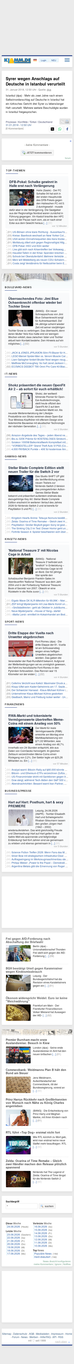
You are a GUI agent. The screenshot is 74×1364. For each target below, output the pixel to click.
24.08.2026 (13, 1226)
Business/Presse (18, 790)
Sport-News (14, 621)
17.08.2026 (13, 1253)
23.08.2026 (13, 1234)
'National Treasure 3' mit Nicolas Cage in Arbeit (33, 552)
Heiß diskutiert (42, 1256)
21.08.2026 (13, 1241)
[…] (45, 223)
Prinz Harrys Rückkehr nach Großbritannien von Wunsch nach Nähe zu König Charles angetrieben (36, 1102)
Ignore (58, 1264)
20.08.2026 (13, 1244)
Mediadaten (42, 1333)
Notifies (67, 1264)
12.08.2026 (40, 1239)
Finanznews (14, 704)
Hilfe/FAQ (45, 1337)
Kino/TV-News (16, 539)
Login (43, 60)
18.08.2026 (13, 1250)
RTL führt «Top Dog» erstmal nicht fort (33, 1132)
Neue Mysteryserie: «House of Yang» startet (36, 611)
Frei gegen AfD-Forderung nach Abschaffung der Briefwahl (28, 940)
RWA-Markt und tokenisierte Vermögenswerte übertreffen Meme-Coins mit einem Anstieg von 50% (36, 719)
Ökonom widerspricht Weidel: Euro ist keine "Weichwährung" (36, 999)
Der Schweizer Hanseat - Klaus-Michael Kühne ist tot (41, 690)
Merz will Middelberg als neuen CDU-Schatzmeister (41, 259)
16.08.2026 (40, 1226)
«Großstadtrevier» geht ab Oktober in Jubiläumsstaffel (42, 607)
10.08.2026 (40, 1245)
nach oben (61, 1341)
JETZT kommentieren (39, 152)
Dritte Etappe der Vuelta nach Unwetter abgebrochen (31, 635)
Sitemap (6, 1333)
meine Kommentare (43, 1264)
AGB (31, 1333)
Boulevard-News (18, 287)
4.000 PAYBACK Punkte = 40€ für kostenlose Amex (40, 449)
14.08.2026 (40, 1233)
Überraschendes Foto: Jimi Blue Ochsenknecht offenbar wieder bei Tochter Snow (35, 302)
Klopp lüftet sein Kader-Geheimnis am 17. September (41, 686)
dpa (49, 89)
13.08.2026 (40, 1236)
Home (68, 1333)
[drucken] (67, 121)
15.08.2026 (40, 1229)
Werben (33, 1337)
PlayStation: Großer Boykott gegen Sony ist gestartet (41, 524)
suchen (49, 1206)
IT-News (11, 373)
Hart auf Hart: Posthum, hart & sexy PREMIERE (35, 804)
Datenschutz (20, 1333)
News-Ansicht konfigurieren (57, 1261)
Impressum (57, 1333)
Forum (15, 1337)
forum (68, 158)
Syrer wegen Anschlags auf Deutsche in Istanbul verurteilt (35, 81)
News (24, 1337)
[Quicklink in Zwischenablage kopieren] (62, 121)
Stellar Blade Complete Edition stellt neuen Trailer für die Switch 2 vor (36, 469)
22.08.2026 (13, 1237)
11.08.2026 (40, 1242)
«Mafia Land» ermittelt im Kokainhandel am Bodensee (42, 614)
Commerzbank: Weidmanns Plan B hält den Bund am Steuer (36, 1071)
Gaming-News (16, 456)
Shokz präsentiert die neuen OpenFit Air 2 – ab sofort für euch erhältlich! (36, 387)
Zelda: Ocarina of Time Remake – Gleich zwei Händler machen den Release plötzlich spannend (36, 1164)
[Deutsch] (35, 60)
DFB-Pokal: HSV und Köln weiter (31, 245)
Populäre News (43, 1253)
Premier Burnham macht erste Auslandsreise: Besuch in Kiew (28, 1041)
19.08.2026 (13, 1247)
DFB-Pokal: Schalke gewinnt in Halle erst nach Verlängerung (33, 183)
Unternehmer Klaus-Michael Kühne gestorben (37, 693)
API (54, 1337)
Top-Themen (15, 170)
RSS (60, 1337)
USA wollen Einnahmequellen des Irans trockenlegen (42, 239)
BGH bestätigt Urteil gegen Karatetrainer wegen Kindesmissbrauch (34, 970)
